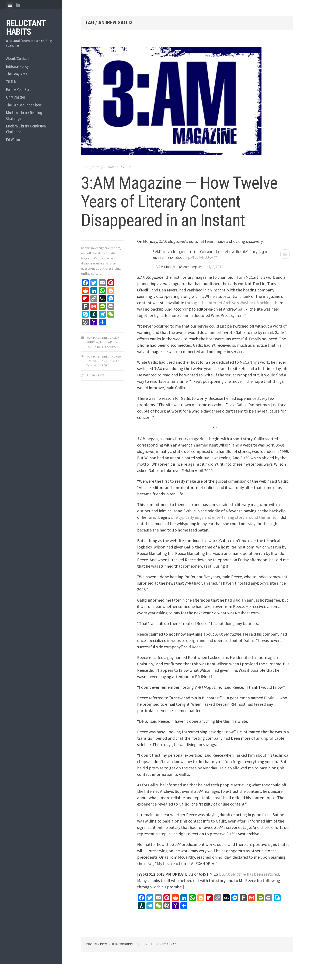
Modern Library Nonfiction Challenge (26, 129)
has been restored (250, 874)
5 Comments (95, 375)
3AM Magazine (97, 337)
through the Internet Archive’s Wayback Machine (228, 302)
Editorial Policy (17, 66)
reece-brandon (106, 346)
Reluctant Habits (25, 27)
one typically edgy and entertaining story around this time (223, 517)
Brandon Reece (109, 361)
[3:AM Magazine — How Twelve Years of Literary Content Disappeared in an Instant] (187, 101)
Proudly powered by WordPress (112, 944)
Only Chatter (15, 97)
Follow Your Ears (18, 89)
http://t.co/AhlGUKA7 (199, 257)
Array (171, 944)
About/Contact (17, 58)
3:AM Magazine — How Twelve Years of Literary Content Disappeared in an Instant (179, 201)
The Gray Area (16, 74)
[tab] (9, 5)
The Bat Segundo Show (24, 105)
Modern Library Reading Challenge (24, 115)
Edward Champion (118, 167)
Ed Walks (13, 139)
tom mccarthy (97, 365)
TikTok (11, 81)
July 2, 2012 (214, 267)
